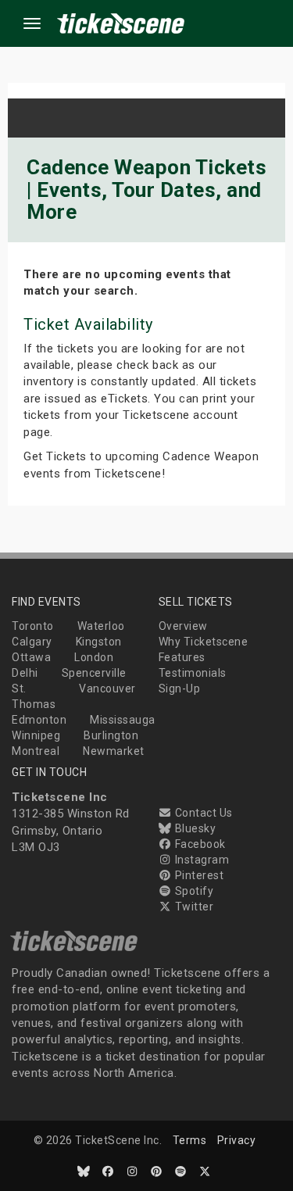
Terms (190, 1140)
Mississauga (122, 720)
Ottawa (31, 657)
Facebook (199, 844)
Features (182, 657)
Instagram (200, 859)
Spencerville (94, 673)
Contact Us (202, 813)
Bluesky (194, 828)
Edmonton (39, 720)
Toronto (33, 626)
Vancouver (107, 688)
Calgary (32, 641)
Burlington (111, 735)
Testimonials (193, 673)
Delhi (25, 673)
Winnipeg (36, 735)
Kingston (99, 641)
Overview (183, 626)
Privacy (236, 1140)
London (93, 657)
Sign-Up (180, 688)
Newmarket (114, 751)
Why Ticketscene (203, 641)
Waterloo (101, 626)
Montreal (35, 751)
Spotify (192, 891)
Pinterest (197, 875)
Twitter (192, 906)
